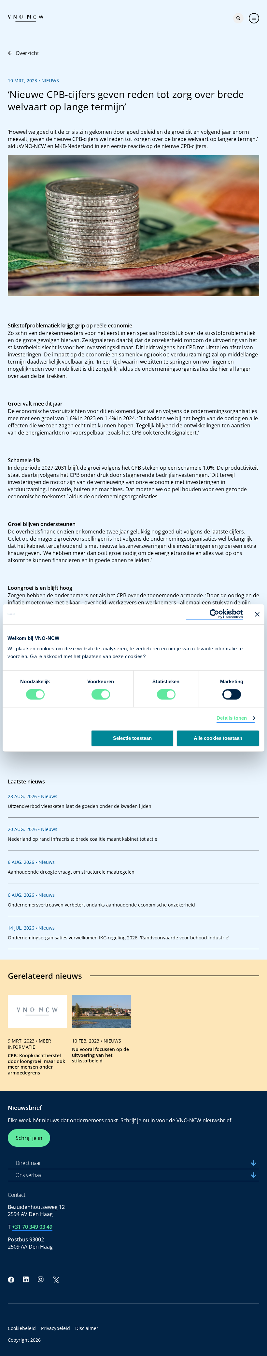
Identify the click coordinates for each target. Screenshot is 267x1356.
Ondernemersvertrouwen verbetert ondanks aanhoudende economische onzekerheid (101, 905)
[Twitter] (55, 1279)
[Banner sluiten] (257, 614)
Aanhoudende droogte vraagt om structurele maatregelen (71, 872)
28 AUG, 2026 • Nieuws (32, 796)
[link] (37, 1038)
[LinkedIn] (26, 1279)
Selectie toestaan (132, 738)
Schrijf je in (29, 1138)
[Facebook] (11, 1279)
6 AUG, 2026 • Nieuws (31, 862)
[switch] (100, 694)
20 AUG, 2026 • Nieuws (32, 829)
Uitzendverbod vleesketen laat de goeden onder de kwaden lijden (79, 806)
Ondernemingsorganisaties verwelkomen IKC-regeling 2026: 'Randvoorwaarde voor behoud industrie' (118, 937)
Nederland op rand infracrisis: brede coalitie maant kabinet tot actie (82, 839)
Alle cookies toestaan (218, 738)
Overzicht (27, 53)
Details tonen (232, 718)
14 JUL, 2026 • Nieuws (31, 928)
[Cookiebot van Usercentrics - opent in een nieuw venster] (214, 614)
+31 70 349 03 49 (32, 1226)
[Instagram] (40, 1279)
